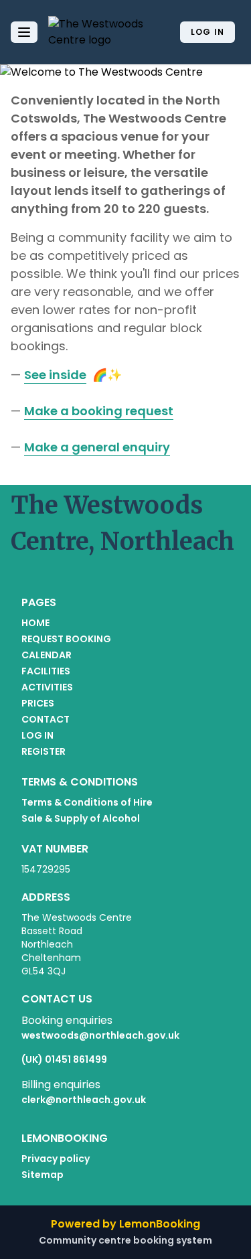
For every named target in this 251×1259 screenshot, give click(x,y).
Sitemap (42, 1174)
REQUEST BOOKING (66, 639)
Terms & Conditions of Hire (87, 802)
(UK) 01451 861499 (64, 1059)
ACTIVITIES (47, 687)
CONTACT (45, 719)
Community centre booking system (125, 1240)
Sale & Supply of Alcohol (80, 818)
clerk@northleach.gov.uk (83, 1099)
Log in (207, 32)
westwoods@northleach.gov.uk (100, 1035)
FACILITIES (45, 671)
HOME (35, 623)
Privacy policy (55, 1158)
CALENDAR (46, 655)
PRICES (37, 703)
